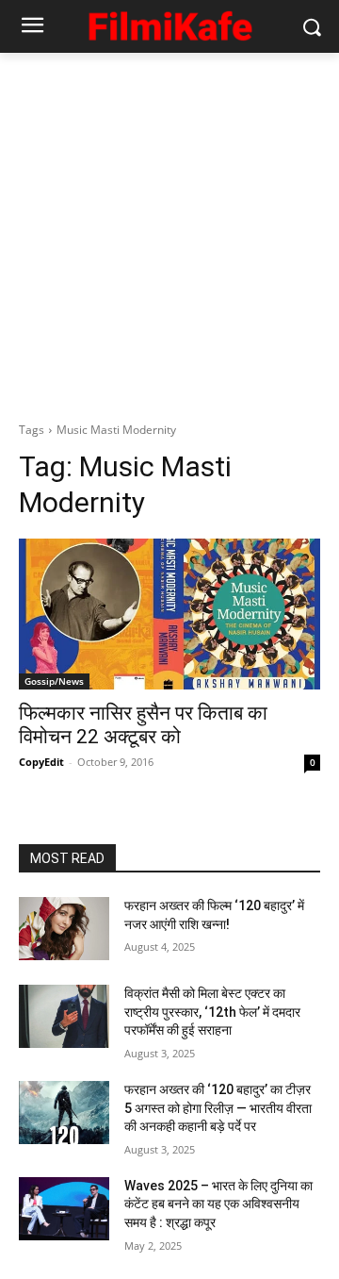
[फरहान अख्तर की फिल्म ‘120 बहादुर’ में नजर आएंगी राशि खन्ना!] (64, 928)
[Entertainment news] (169, 23)
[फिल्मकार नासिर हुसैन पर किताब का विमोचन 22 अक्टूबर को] (169, 614)
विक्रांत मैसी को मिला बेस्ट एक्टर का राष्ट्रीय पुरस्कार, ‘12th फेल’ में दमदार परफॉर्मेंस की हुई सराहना (212, 1012)
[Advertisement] (169, 232)
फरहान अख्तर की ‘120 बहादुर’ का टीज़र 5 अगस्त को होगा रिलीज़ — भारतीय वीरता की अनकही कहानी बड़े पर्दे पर (218, 1108)
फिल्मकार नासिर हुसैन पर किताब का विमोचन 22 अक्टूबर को (143, 725)
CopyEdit (41, 762)
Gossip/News (54, 681)
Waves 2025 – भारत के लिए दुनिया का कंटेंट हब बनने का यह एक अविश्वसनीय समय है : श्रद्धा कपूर (218, 1204)
